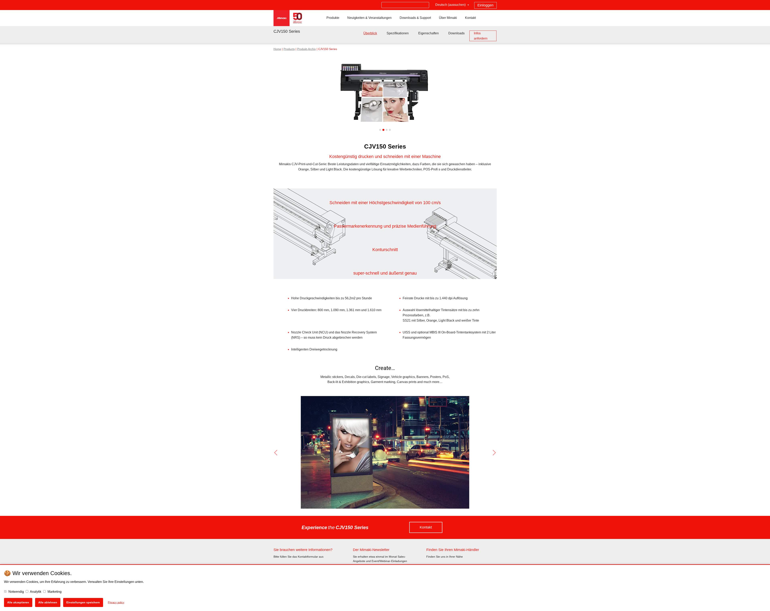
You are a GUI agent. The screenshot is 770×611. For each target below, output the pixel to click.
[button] (290, 452)
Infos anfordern (480, 36)
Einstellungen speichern (83, 602)
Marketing (54, 591)
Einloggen (485, 5)
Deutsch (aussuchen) (450, 4)
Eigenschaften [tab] (428, 33)
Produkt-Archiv (306, 49)
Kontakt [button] (426, 527)
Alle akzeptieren (18, 602)
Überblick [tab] (370, 33)
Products (289, 49)
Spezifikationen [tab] (398, 33)
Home (277, 49)
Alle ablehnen (47, 602)
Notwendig (16, 591)
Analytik (35, 591)
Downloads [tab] (456, 33)
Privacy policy (116, 602)
